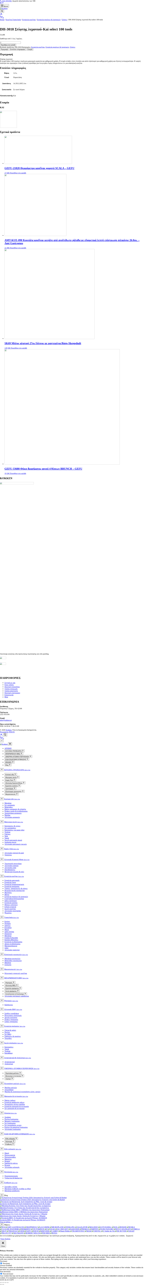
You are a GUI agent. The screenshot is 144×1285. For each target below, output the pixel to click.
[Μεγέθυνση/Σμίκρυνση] (1, 1282)
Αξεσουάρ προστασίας (12, 911)
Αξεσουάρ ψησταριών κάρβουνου (16, 996)
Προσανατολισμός (11, 1176)
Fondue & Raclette (11, 938)
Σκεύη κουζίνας (10, 909)
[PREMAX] (84, 1229)
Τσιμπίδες (8, 1038)
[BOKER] (122, 1227)
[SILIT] (3, 1231)
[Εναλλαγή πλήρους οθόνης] (3, 1282)
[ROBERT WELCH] (32, 1233)
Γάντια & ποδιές (10, 1030)
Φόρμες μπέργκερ (11, 905)
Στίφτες (64, 20)
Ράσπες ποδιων (9, 1100)
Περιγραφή (4, 49)
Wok (6, 836)
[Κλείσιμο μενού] (10, 744)
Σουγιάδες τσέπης (10, 1187)
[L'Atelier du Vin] (108, 1231)
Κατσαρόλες (8, 1047)
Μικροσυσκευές (13, 969)
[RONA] (53, 1233)
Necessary (6, 1263)
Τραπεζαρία (11, 917)
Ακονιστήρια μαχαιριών (13, 813)
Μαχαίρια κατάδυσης (12, 1191)
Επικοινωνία (8, 695)
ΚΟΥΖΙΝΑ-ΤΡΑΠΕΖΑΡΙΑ (17, 770)
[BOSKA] (131, 1227)
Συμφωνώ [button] (129, 1236)
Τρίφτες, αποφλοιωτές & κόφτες (16, 888)
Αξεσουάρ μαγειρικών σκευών (15, 844)
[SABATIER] (74, 1229)
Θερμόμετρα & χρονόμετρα (14, 890)
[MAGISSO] (93, 1227)
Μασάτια (7, 963)
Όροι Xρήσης (5, 1239)
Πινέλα (7, 1032)
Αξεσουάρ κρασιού (11, 866)
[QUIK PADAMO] (106, 1229)
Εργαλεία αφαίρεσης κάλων (14, 1102)
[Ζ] (46, 1229)
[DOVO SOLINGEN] (122, 1229)
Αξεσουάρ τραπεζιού (12, 950)
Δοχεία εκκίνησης (10, 1017)
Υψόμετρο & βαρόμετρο (13, 1178)
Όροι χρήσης (9, 685)
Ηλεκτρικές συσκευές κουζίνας (15, 973)
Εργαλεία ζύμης (10, 882)
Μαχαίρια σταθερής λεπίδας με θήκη (17, 1189)
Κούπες (7, 921)
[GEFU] (28, 1231)
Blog (6, 697)
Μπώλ (6, 930)
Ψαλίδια (7, 815)
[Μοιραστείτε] (5, 1282)
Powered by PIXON (7, 732)
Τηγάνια (7, 832)
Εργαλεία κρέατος (10, 903)
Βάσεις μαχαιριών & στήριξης (15, 809)
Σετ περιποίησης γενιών (12, 1125)
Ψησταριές (11, 1001)
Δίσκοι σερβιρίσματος (12, 944)
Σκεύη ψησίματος (13, 1043)
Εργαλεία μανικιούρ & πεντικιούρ (16, 1106)
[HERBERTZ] (25, 1229)
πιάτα (6, 948)
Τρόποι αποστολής (11, 691)
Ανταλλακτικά (9, 1062)
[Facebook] (3, 3)
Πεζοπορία (11, 1172)
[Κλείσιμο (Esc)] (8, 1282)
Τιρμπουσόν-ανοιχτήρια (12, 864)
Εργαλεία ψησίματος (11, 886)
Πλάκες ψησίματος (11, 1020)
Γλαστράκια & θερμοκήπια (14, 899)
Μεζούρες (8, 893)
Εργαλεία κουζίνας (29, 20)
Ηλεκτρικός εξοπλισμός (13, 1015)
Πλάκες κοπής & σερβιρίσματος (16, 811)
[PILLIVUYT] (6, 1233)
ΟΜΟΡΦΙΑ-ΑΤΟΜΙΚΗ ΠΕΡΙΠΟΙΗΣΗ (21, 1068)
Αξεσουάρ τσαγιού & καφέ (14, 853)
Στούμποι (7, 965)
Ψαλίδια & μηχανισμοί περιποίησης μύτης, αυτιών (22, 1092)
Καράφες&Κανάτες (11, 940)
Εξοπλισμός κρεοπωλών (16, 954)
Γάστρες (7, 834)
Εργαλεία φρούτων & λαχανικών (49, 20)
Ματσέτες (8, 1159)
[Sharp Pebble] (64, 1231)
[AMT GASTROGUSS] (15, 1227)
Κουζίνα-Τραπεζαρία (13, 20)
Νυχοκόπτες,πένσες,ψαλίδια (14, 1104)
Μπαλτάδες (8, 807)
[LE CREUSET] (62, 1229)
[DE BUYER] (121, 1231)
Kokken (9, 730)
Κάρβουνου (8, 1005)
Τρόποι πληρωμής (11, 689)
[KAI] (3, 1227)
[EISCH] (35, 1231)
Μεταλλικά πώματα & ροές (14, 872)
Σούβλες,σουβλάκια (11, 1013)
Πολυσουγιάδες (10, 1157)
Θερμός (7, 1165)
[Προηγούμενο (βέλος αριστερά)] (1, 1284)
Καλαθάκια (8, 1053)
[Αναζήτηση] (2, 11)
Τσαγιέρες (8, 855)
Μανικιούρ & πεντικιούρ (16, 1096)
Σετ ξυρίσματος (10, 1123)
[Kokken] (4, 744)
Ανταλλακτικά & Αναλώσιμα (17, 1058)
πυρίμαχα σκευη (10, 842)
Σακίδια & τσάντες (11, 1163)
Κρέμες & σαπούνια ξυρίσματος (16, 1127)
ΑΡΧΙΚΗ (7, 748)
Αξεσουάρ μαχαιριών (12, 817)
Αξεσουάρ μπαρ (10, 868)
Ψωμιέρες (8, 913)
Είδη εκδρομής (12, 1149)
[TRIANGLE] (12, 1231)
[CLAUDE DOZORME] (9, 1229)
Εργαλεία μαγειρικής (11, 880)
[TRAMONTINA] (77, 1231)
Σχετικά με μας (9, 683)
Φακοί (6, 1153)
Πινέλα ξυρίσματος (11, 1119)
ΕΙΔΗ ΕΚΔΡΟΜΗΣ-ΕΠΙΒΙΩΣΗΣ (19, 1134)
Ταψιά (6, 838)
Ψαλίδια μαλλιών (10, 1088)
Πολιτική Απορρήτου (12, 687)
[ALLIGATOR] (81, 1227)
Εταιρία (30, 49)
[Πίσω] (2, 769)
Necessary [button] (3, 1261)
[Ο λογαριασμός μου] (1, 15)
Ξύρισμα (10, 1113)
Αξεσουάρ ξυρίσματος (12, 1129)
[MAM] (88, 1231)
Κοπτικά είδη (12, 799)
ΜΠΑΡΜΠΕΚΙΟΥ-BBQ (16, 978)
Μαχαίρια (7, 803)
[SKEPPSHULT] (31, 1227)
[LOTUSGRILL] (105, 1227)
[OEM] (21, 1231)
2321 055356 (6, 1)
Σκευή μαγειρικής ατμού (13, 840)
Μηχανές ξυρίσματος (12, 1121)
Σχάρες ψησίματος (11, 1022)
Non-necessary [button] (5, 1271)
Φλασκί (7, 1161)
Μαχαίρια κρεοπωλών (12, 959)
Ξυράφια (7, 1117)
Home (2, 20)
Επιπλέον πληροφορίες (17, 49)
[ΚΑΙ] (8, 127)
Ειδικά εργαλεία (10, 907)
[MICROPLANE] (57, 1227)
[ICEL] (115, 1227)
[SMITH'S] (94, 1229)
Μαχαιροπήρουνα (10, 946)
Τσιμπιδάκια (8, 1090)
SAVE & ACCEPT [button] (7, 1280)
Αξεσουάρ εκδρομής (11, 1167)
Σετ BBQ (7, 1034)
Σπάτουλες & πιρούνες (12, 1036)
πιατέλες (7, 926)
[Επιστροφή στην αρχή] (2, 740)
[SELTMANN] (18, 1233)
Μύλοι (6, 895)
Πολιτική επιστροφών (12, 693)
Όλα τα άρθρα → (6, 1222)
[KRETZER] (44, 1231)
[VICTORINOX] (38, 1229)
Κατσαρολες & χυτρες (12, 826)
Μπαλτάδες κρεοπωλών (13, 961)
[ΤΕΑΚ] (51, 1229)
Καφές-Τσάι (11, 849)
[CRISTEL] (96, 1231)
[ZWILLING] (69, 1227)
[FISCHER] (45, 1233)
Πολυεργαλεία (9, 1155)
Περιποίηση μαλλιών (15, 1084)
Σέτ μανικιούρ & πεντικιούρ (14, 1108)
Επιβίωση (10, 1183)
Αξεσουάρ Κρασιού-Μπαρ (16, 859)
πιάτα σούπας (9, 932)
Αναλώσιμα (8, 1064)
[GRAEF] (130, 1231)
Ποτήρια (7, 924)
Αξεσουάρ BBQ (13, 1009)
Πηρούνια (8, 934)
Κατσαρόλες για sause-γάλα (14, 830)
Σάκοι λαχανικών (10, 901)
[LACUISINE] (44, 1227)
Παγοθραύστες (9, 870)
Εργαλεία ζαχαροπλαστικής (14, 884)
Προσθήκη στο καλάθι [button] (18, 173)
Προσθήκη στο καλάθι (8, 45)
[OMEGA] (135, 1229)
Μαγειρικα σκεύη (13, 822)
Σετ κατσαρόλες (10, 828)
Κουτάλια (7, 928)
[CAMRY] (54, 1231)
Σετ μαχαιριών (9, 805)
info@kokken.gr (6, 720)
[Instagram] (1, 3)
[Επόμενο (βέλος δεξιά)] (3, 1284)
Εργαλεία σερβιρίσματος (13, 942)
